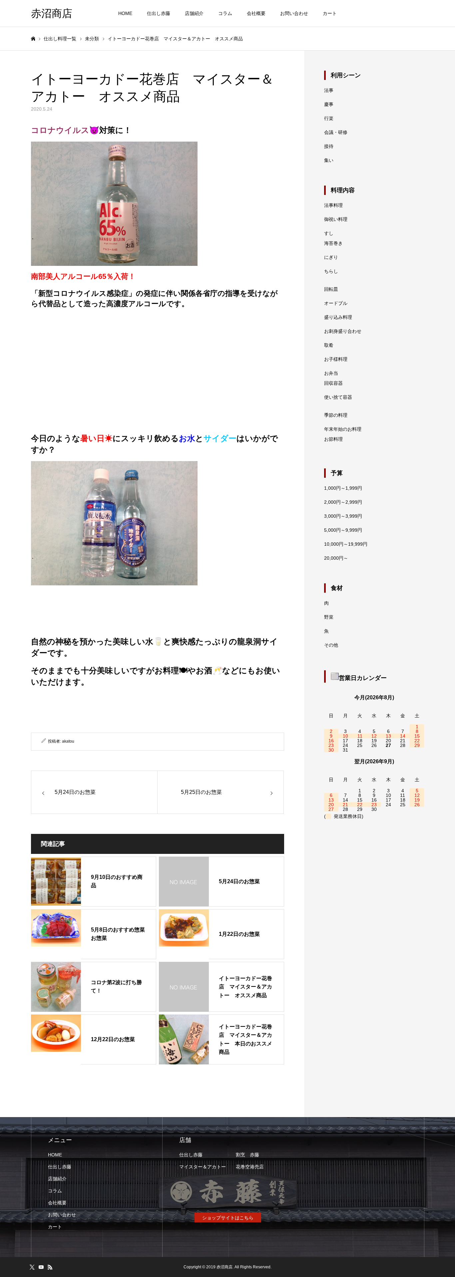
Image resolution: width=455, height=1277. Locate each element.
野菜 (328, 617)
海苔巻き (333, 243)
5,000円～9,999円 (343, 530)
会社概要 (256, 13)
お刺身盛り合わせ (342, 331)
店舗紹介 (194, 13)
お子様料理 (335, 359)
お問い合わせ (294, 13)
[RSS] (50, 1267)
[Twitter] (32, 1267)
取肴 (328, 345)
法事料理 (333, 205)
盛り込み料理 (338, 317)
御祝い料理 (335, 219)
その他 (331, 645)
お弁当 (331, 373)
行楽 (328, 118)
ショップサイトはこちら (227, 1217)
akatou (68, 741)
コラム (225, 13)
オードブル (335, 303)
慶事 (328, 104)
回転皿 (331, 289)
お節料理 (333, 439)
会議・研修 (335, 132)
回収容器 (333, 383)
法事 (328, 90)
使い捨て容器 (338, 397)
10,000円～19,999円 (345, 544)
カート (330, 13)
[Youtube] (41, 1267)
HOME (125, 13)
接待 (328, 146)
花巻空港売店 (250, 1166)
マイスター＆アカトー (202, 1166)
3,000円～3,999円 (343, 516)
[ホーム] (33, 39)
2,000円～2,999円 (343, 502)
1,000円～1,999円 (343, 488)
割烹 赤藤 (247, 1154)
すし (328, 233)
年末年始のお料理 (342, 429)
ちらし (331, 271)
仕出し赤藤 (158, 13)
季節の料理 (335, 415)
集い (328, 160)
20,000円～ (336, 558)
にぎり (331, 257)
